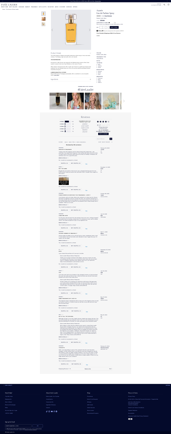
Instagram (49, 411)
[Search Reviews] (111, 139)
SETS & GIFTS (43, 6)
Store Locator (90, 410)
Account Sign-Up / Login (11, 410)
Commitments (49, 399)
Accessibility (131, 413)
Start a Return (8, 402)
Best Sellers (13, 6)
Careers (48, 407)
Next (167, 1)
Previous (2, 1)
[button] (52, 30)
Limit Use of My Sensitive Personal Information (134, 402)
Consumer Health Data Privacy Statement (138, 416)
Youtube (52, 411)
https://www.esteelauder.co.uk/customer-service (72, 261)
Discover (62, 6)
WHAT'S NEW (4, 6)
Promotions (90, 396)
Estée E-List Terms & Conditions (136, 407)
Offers (75, 6)
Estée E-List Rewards (92, 399)
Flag (86, 163)
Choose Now (98, 1)
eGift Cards (90, 404)
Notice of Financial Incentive (31, 429)
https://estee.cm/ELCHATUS (80, 285)
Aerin (56, 6)
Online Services (91, 407)
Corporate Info (49, 402)
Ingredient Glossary (51, 404)
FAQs (6, 407)
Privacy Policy (131, 396)
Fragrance (34, 6)
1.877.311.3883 (9, 413)
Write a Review (103, 133)
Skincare (21, 6)
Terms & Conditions (133, 404)
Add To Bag (114, 27)
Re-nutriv (51, 6)
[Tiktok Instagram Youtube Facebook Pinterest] (63, 411)
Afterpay (89, 402)
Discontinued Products (92, 413)
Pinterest (56, 411)
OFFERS (168, 385)
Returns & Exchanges (10, 404)
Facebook (54, 411)
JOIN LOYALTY (8, 385)
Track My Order (9, 396)
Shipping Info (8, 399)
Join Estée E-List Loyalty (156, 5)
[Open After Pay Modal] (102, 30)
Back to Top (88, 368)
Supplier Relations (132, 410)
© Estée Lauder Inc (10, 432)
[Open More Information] (109, 22)
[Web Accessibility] (145, 419)
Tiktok (46, 411)
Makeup (27, 6)
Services (69, 6)
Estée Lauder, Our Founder (52, 396)
